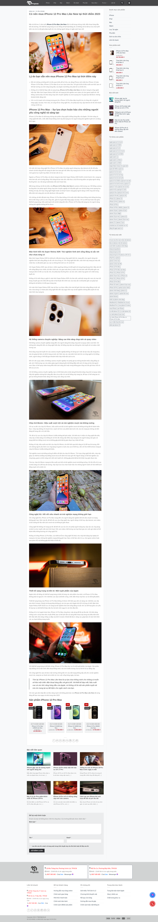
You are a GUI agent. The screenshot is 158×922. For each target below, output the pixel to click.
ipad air (121, 169)
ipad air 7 (127, 183)
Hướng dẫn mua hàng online (63, 890)
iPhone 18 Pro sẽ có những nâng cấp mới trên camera (121, 129)
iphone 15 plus (113, 210)
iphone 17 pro (120, 222)
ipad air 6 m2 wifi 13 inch (116, 183)
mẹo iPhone (113, 308)
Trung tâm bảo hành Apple (115, 890)
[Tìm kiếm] (122, 2)
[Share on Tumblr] (73, 740)
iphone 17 (112, 222)
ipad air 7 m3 (113, 186)
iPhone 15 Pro (120, 278)
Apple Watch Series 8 (115, 166)
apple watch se (114, 157)
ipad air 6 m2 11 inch (115, 172)
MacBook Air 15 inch (123, 302)
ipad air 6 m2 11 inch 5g (116, 174)
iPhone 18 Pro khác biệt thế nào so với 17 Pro (122, 107)
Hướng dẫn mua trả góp (88, 901)
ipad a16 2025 (113, 169)
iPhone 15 (112, 278)
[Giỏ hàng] (129, 2)
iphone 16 (123, 216)
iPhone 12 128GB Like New (74, 727)
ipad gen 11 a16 (121, 189)
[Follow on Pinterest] (38, 910)
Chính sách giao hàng (61, 894)
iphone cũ (123, 290)
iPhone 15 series (114, 284)
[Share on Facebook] (53, 740)
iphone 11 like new (115, 260)
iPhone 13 (112, 272)
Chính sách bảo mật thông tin (89, 905)
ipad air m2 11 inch (123, 186)
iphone (118, 258)
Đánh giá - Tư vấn (34, 11)
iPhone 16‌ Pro (113, 287)
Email (69, 837)
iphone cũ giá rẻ (114, 293)
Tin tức (104, 3)
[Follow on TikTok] (31, 910)
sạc (111, 322)
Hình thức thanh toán (60, 898)
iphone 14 (121, 201)
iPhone (48, 3)
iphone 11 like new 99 (115, 263)
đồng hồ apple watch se (116, 228)
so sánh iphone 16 (125, 311)
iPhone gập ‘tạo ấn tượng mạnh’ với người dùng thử (122, 100)
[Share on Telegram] (76, 740)
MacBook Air (113, 302)
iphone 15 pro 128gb (115, 213)
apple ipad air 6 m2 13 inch (117, 151)
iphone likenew (114, 296)
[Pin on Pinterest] (63, 740)
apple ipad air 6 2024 (115, 145)
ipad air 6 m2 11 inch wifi (116, 178)
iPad (55, 3)
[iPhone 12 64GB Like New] (56, 712)
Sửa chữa (94, 3)
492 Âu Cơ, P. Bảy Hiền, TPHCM (37, 896)
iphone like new (124, 293)
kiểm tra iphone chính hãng (117, 299)
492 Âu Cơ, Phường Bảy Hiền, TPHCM (103, 868)
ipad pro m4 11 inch (123, 192)
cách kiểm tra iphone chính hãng (118, 246)
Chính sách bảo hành (61, 901)
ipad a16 (125, 166)
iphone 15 (126, 207)
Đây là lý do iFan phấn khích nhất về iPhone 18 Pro (122, 121)
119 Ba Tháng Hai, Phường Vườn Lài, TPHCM (61, 868)
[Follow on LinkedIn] (41, 910)
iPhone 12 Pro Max (115, 266)
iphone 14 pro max (115, 275)
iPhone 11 (112, 198)
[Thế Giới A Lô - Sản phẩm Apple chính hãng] (33, 3)
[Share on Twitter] (57, 740)
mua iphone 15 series (124, 305)
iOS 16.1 (128, 254)
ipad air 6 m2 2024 (115, 180)
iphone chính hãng (115, 290)
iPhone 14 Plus (114, 204)
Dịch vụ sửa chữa (115, 36)
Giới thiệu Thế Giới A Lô (88, 890)
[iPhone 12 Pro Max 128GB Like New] (37, 712)
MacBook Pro (113, 305)
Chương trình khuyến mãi (88, 894)
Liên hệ (113, 3)
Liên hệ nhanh (114, 40)
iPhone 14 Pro (120, 272)
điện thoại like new (118, 322)
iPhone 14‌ (124, 275)
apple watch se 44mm (115, 160)
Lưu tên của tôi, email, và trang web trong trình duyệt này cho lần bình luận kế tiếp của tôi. (60, 846)
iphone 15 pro (122, 210)
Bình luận (32, 822)
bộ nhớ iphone (123, 243)
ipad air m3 (113, 189)
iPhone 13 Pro (113, 201)
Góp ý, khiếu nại (112, 894)
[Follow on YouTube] (45, 910)
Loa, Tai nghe (113, 29)
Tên (30, 837)
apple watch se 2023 (115, 163)
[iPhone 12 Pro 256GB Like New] (93, 712)
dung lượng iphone (115, 249)
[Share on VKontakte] (66, 740)
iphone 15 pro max (115, 216)
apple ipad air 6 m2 (115, 148)
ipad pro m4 (113, 192)
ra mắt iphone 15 (114, 311)
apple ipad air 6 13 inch (116, 142)
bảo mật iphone (126, 240)
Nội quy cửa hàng (86, 898)
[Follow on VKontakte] (48, 910)
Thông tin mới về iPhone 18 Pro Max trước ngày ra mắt (123, 113)
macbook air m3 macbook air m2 (118, 225)
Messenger (68, 874)
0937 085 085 (51, 874)
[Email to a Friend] (60, 740)
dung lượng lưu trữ (115, 252)
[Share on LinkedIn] (70, 740)
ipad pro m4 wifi (114, 195)
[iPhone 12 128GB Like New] (74, 712)
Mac (61, 3)
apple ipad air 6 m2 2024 (116, 154)
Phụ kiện (85, 3)
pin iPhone (120, 308)
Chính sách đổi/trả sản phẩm (63, 905)
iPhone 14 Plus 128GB (116, 207)
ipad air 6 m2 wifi (125, 180)
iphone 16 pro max (123, 219)
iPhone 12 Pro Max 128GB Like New (37, 727)
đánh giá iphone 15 (115, 325)
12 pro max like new (115, 240)
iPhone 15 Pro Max (115, 281)
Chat (58, 874)
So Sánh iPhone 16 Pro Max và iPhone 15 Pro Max (118, 318)
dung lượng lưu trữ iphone (117, 254)
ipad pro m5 (123, 195)
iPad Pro (112, 258)
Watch (68, 3)
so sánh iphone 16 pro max (117, 314)
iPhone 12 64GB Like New (56, 727)
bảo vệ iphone (113, 243)
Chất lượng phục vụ (113, 898)
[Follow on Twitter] (35, 910)
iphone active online (124, 287)
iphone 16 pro (113, 219)
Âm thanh (76, 3)
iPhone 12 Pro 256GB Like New (93, 727)
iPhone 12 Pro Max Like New (117, 269)
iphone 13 (119, 198)
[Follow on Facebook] (28, 910)
